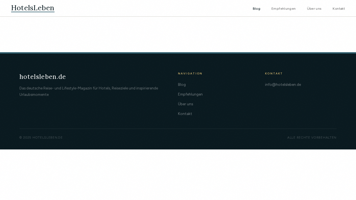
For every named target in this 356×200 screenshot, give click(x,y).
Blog (256, 8)
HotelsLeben (33, 8)
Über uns (314, 8)
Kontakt (339, 8)
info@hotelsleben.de (283, 84)
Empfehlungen (283, 8)
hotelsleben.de (42, 76)
